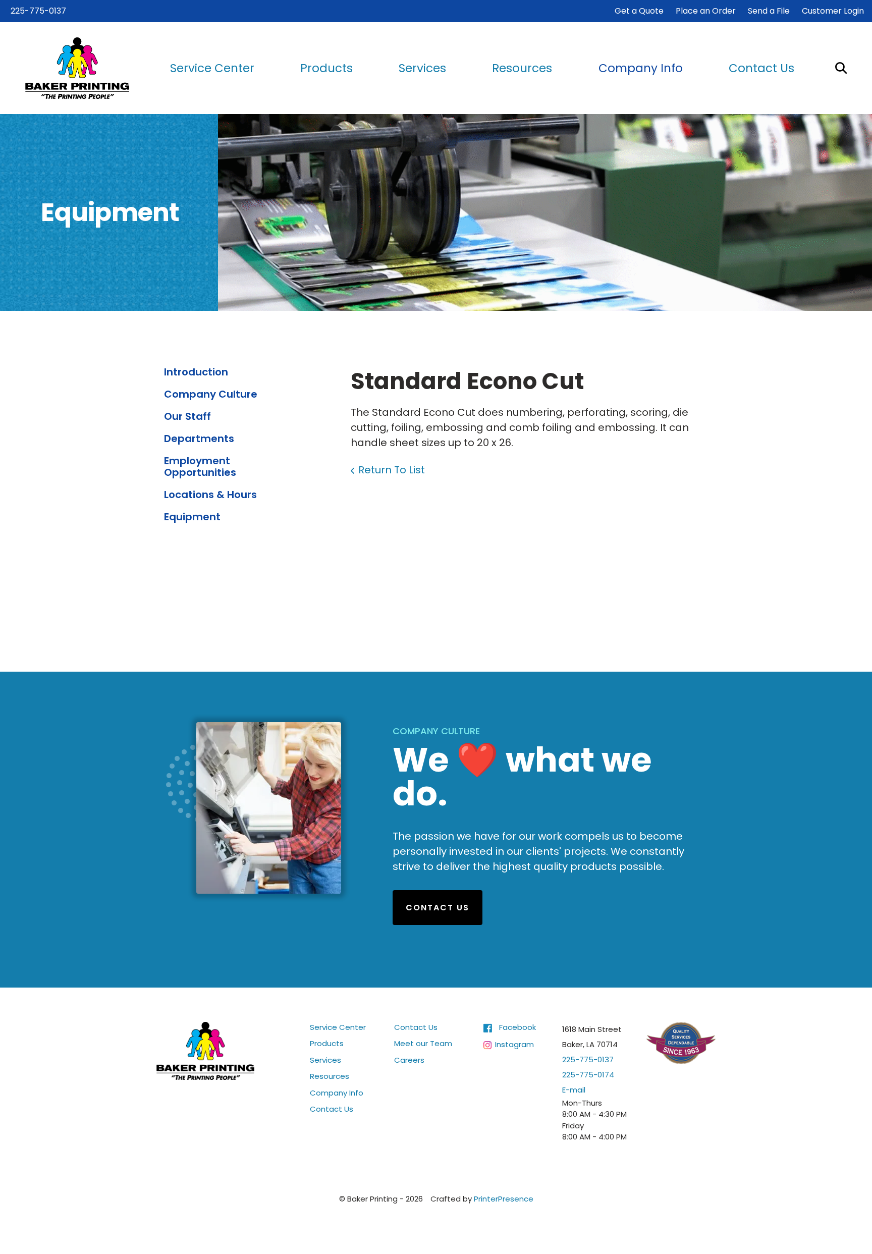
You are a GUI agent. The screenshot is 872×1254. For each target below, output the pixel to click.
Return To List (391, 470)
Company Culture (210, 394)
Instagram (514, 1044)
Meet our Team (423, 1043)
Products (326, 68)
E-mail (573, 1089)
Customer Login (833, 11)
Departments (199, 438)
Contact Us (761, 68)
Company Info (640, 68)
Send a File (769, 11)
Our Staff (187, 416)
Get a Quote (639, 11)
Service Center (212, 68)
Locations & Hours (210, 494)
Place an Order (706, 11)
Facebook (517, 1027)
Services (422, 68)
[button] (841, 68)
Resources (522, 68)
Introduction (196, 372)
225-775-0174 (588, 1074)
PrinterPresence (503, 1198)
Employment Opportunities (200, 466)
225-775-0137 (38, 11)
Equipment (192, 517)
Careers (409, 1060)
